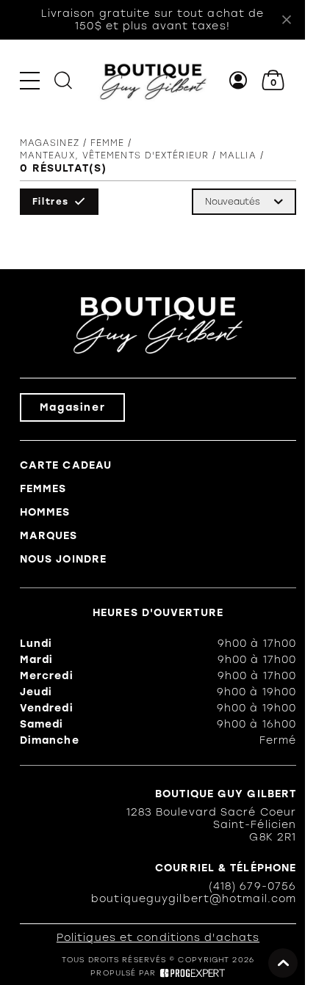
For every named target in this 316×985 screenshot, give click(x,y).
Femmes (43, 489)
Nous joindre (63, 559)
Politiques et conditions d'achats (158, 937)
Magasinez (49, 143)
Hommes (45, 512)
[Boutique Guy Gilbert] (153, 80)
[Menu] (30, 80)
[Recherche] (63, 80)
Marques (49, 536)
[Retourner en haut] (283, 963)
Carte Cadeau (66, 465)
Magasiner (72, 407)
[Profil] (238, 80)
